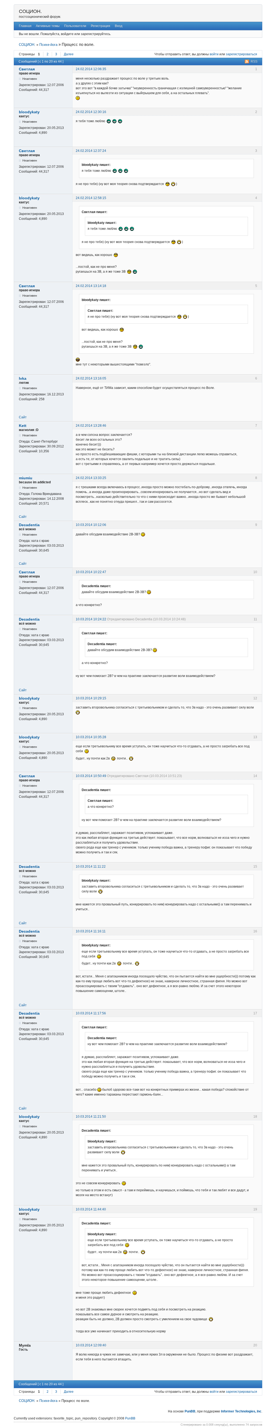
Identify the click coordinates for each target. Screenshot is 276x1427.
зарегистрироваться (241, 54)
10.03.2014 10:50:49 (91, 776)
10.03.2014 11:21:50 (91, 1116)
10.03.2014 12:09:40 (91, 1345)
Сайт (23, 417)
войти (214, 54)
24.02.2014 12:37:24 (91, 151)
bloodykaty (29, 112)
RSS (254, 61)
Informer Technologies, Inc (241, 1411)
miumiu (25, 478)
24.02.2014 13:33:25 (91, 478)
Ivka (22, 378)
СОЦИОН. (30, 11)
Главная (25, 26)
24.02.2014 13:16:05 (91, 378)
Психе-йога (48, 45)
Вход (118, 26)
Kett (22, 425)
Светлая (27, 69)
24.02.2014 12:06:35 (91, 69)
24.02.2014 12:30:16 (91, 112)
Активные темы (48, 26)
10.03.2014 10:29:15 (91, 698)
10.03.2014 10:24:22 (91, 619)
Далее (69, 54)
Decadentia (29, 525)
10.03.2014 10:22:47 (91, 572)
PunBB (190, 1411)
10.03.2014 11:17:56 (91, 1013)
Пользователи (75, 26)
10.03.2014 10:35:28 (91, 737)
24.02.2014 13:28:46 (91, 425)
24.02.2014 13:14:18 (91, 286)
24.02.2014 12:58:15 (91, 198)
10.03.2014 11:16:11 (91, 931)
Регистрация (100, 26)
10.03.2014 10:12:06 (91, 525)
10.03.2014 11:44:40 (91, 1209)
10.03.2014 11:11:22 (91, 866)
